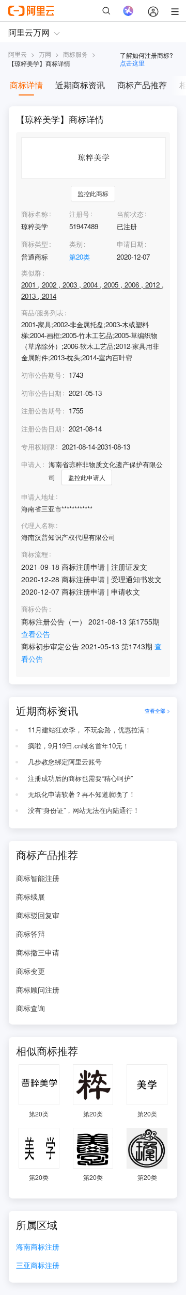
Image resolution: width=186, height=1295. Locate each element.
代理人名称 (38, 525)
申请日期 (130, 244)
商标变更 (30, 971)
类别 (76, 244)
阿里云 (17, 54)
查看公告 (35, 634)
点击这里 (132, 62)
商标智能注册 (37, 878)
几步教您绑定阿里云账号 (65, 761)
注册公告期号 (41, 410)
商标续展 (30, 896)
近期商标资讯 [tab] (80, 85)
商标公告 (34, 609)
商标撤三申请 (37, 952)
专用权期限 (38, 447)
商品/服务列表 (42, 312)
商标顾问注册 (37, 989)
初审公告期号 (41, 375)
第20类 (79, 257)
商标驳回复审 (37, 915)
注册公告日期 (41, 429)
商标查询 (30, 1008)
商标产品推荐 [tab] (142, 85)
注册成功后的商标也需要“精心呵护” (80, 778)
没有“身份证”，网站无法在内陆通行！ (84, 810)
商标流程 (34, 554)
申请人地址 (38, 497)
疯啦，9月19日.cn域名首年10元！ (78, 745)
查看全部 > (157, 710)
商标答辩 (30, 934)
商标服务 (75, 54)
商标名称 (34, 214)
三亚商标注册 (37, 1266)
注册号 (79, 214)
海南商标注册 (37, 1247)
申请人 (31, 464)
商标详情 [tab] (26, 85)
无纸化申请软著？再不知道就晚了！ (81, 794)
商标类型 (34, 244)
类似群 (31, 273)
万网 (45, 54)
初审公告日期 (41, 393)
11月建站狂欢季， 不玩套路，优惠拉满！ (89, 729)
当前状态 (130, 214)
